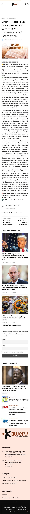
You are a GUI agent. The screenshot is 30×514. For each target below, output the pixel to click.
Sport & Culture (12, 397)
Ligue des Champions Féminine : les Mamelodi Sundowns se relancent (18, 400)
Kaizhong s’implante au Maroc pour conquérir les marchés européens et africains (13, 318)
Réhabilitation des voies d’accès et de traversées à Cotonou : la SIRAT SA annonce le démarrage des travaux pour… (18, 423)
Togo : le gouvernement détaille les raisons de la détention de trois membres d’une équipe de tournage (15, 453)
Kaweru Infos (7, 40)
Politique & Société (11, 18)
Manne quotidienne (10, 208)
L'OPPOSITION (16, 205)
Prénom (4, 339)
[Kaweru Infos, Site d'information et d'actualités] (15, 4)
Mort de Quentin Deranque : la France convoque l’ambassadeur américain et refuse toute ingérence (14, 287)
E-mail (3, 345)
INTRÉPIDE (8, 205)
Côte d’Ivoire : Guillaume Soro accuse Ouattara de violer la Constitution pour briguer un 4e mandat (14, 388)
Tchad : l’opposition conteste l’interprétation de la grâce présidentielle (13, 462)
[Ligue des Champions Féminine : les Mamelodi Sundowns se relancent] (5, 399)
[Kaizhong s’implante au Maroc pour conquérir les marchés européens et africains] (15, 305)
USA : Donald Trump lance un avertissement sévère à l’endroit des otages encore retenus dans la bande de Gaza (15, 256)
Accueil (3, 18)
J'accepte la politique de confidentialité (13, 352)
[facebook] (2, 4)
